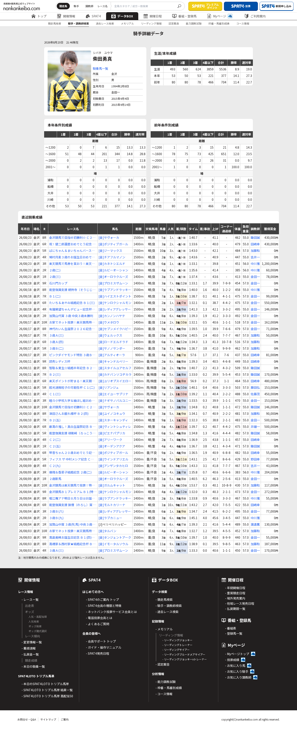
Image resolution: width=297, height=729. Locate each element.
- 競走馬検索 (164, 599)
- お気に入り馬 (235, 665)
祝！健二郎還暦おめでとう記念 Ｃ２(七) (72, 244)
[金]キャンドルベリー (113, 361)
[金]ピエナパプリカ (111, 433)
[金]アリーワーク (110, 439)
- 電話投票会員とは (99, 618)
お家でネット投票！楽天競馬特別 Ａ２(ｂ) (72, 322)
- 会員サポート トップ (101, 641)
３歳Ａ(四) (56, 342)
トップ (42, 16)
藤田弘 (255, 387)
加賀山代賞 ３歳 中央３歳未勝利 (71, 316)
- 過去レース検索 (167, 611)
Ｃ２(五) (54, 446)
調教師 (89, 6)
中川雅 (255, 263)
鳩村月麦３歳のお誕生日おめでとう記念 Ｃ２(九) (72, 257)
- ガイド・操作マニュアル (103, 647)
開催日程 (156, 16)
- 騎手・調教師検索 (168, 605)
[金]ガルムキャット (111, 485)
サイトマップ (48, 719)
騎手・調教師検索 (78, 23)
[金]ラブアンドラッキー (114, 289)
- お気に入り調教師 (238, 677)
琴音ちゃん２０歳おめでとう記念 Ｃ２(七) (72, 452)
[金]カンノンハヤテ (111, 316)
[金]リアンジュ (108, 387)
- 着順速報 (29, 648)
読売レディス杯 (59, 361)
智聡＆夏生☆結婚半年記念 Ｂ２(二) (70, 368)
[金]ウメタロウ (108, 322)
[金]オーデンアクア (111, 446)
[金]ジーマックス (110, 250)
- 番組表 (230, 628)
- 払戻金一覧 (30, 654)
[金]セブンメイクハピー (114, 329)
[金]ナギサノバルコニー (114, 400)
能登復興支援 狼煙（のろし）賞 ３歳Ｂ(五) (72, 505)
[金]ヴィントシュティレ (114, 426)
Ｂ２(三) (54, 374)
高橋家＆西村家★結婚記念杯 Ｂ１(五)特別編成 (72, 544)
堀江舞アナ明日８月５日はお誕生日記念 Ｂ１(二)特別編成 (72, 498)
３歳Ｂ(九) (56, 518)
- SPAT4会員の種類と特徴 (103, 605)
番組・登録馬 (187, 16)
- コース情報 (163, 694)
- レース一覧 (30, 599)
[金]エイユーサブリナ (113, 394)
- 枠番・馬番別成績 (168, 688)
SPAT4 (96, 16)
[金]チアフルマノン (111, 257)
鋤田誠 (255, 237)
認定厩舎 (174, 23)
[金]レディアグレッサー (114, 309)
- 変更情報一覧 (32, 642)
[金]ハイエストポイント (114, 296)
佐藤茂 (255, 394)
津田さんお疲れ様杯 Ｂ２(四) (68, 413)
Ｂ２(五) (54, 420)
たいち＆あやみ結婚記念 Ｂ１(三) (72, 303)
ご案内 (64, 719)
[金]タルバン (107, 531)
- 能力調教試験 (165, 681)
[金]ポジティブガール (113, 244)
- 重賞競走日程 (235, 593)
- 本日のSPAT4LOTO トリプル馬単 (45, 684)
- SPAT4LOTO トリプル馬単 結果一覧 (47, 690)
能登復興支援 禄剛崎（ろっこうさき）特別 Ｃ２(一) (72, 433)
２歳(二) (54, 270)
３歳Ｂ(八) (56, 511)
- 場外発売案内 (235, 598)
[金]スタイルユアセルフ (114, 368)
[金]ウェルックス (110, 335)
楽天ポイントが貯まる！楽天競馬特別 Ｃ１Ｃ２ (72, 381)
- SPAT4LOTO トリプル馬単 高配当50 (47, 696)
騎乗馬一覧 (100, 68)
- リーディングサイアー (176, 649)
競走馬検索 (54, 23)
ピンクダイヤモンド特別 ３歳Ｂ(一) (70, 355)
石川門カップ (58, 283)
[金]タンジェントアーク (114, 537)
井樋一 (255, 426)
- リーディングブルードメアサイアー (183, 654)
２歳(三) (54, 276)
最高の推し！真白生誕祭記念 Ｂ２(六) (72, 426)
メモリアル (127, 23)
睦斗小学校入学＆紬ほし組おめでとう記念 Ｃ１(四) (72, 400)
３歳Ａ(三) (56, 335)
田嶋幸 (255, 244)
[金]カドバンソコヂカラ (115, 374)
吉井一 (255, 257)
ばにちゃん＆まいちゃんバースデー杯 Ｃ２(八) (72, 250)
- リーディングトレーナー (177, 645)
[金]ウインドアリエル (113, 459)
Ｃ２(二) (54, 439)
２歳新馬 (55, 479)
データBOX (125, 16)
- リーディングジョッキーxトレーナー (184, 659)
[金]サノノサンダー (111, 348)
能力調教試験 (194, 23)
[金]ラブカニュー (110, 518)
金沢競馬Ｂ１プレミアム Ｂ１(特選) (71, 492)
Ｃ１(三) (54, 394)
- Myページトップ (237, 654)
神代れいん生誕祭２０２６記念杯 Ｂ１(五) (72, 329)
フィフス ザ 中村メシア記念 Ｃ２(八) (71, 459)
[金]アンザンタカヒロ (113, 465)
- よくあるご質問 (97, 624)
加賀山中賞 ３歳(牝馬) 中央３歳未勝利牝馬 (72, 524)
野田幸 (255, 459)
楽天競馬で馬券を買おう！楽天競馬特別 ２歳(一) (72, 263)
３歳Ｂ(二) (56, 348)
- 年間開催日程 (235, 588)
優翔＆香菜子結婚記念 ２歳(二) (70, 472)
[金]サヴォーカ (108, 237)
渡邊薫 (255, 524)
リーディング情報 (151, 23)
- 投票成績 (232, 660)
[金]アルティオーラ (111, 355)
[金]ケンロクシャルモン (114, 303)
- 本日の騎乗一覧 (33, 666)
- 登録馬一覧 (233, 633)
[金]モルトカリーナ (111, 505)
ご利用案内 (258, 16)
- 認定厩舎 (162, 664)
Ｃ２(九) (54, 465)
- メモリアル (164, 629)
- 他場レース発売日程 (239, 603)
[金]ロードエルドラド (113, 342)
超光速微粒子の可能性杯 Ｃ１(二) (72, 387)
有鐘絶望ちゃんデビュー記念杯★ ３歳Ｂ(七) (72, 309)
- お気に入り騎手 (236, 671)
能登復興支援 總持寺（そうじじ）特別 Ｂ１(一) (72, 289)
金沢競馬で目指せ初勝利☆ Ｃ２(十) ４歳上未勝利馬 (70, 237)
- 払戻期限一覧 (235, 608)
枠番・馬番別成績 (219, 23)
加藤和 (255, 250)
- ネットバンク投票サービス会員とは (111, 611)
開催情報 (69, 16)
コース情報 (242, 23)
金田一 (255, 276)
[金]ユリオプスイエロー (114, 381)
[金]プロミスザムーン (113, 283)
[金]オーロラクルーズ (113, 276)
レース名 (102, 6)
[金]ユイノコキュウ (111, 413)
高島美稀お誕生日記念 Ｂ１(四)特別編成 (72, 537)
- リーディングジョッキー (177, 640)
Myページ (219, 16)
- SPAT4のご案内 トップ (102, 599)
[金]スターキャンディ (113, 420)
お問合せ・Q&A (26, 719)
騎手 (76, 6)
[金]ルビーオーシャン (113, 270)
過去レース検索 (105, 23)
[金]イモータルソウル (113, 544)
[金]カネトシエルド (111, 263)
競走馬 (63, 6)
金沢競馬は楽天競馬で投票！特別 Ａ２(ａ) (72, 485)
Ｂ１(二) (54, 296)
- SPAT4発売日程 (97, 653)
